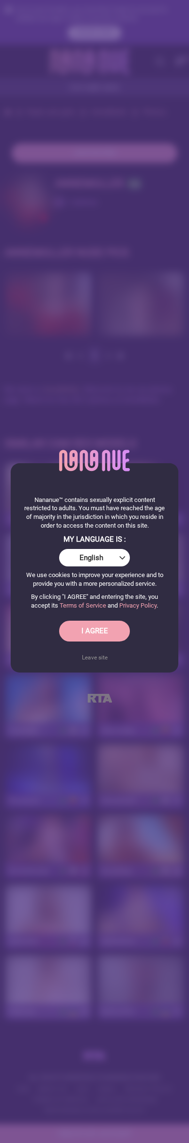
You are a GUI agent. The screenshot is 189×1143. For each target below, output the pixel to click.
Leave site (95, 657)
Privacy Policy (138, 605)
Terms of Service (83, 605)
